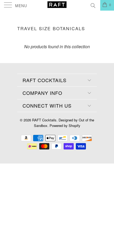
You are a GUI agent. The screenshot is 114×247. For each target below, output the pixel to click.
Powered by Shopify (65, 125)
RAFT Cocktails (44, 119)
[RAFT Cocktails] (57, 5)
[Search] (92, 5)
